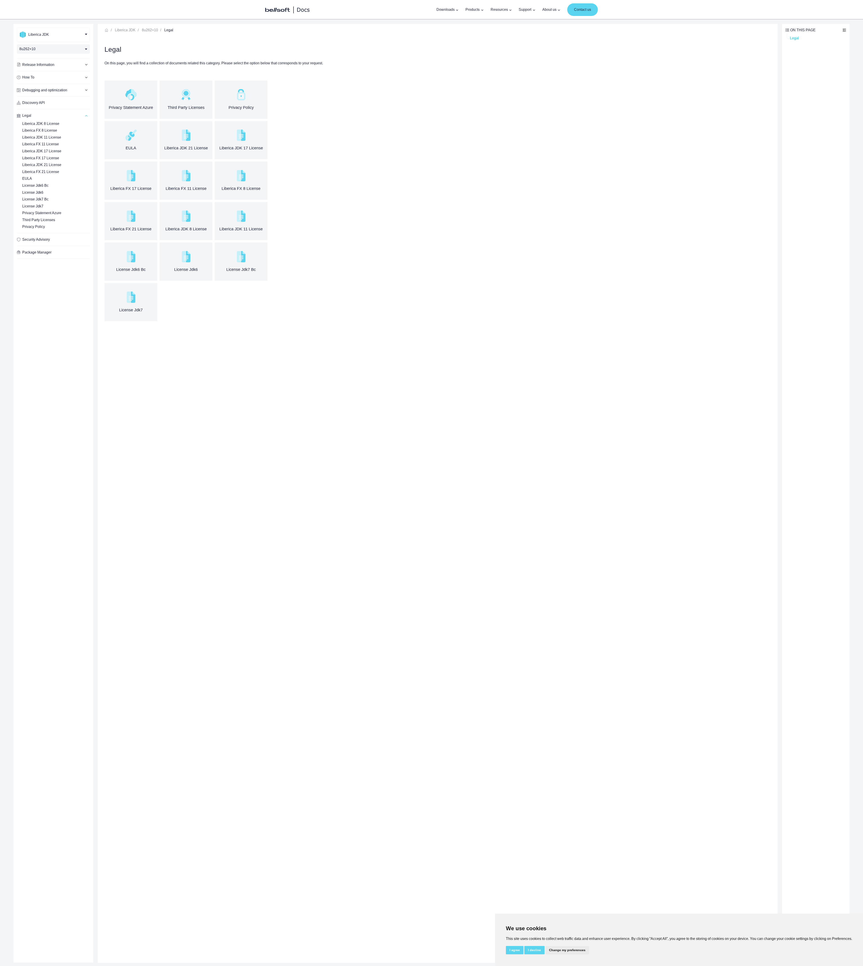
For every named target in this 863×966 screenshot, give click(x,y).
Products (472, 9)
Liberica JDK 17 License (41, 151)
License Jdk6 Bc (35, 185)
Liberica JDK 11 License (41, 137)
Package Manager (36, 252)
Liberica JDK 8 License (40, 124)
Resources (499, 9)
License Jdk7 (32, 206)
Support (525, 9)
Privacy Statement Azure (41, 213)
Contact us (582, 9)
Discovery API (33, 103)
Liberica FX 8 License (39, 130)
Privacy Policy (33, 227)
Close (844, 30)
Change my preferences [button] (567, 950)
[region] (53, 493)
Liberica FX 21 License (40, 172)
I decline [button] (534, 950)
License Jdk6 (32, 192)
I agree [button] (514, 950)
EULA (27, 178)
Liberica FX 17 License (40, 158)
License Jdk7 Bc (35, 199)
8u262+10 (150, 30)
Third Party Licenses (38, 220)
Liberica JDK (125, 30)
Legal (794, 38)
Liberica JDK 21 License (41, 165)
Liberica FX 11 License (40, 144)
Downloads (445, 9)
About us (549, 9)
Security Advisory (36, 239)
